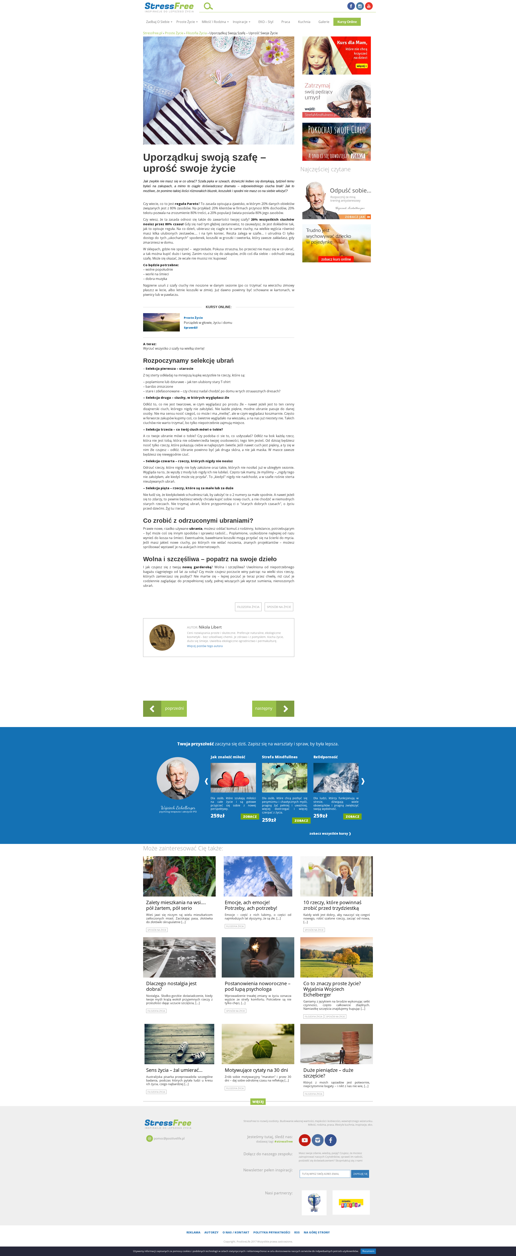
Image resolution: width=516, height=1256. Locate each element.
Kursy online (347, 22)
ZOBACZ (250, 816)
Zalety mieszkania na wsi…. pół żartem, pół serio (176, 905)
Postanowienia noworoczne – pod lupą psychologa (257, 986)
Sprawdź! (191, 327)
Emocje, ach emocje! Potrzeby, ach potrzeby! (251, 905)
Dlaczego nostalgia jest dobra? (171, 986)
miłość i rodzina (214, 22)
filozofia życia (248, 607)
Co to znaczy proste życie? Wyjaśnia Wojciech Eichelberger (332, 989)
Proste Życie (193, 318)
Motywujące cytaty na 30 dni (256, 1070)
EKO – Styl (265, 22)
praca (285, 22)
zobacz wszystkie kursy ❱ (330, 833)
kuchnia (304, 22)
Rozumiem (368, 1251)
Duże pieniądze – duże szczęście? (328, 1073)
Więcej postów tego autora (205, 646)
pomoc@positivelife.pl (169, 1138)
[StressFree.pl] (169, 7)
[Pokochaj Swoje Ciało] (336, 142)
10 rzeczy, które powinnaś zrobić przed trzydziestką (332, 905)
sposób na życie (279, 607)
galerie (323, 22)
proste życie (186, 22)
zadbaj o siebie (158, 22)
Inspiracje (240, 22)
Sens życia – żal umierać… (174, 1070)
